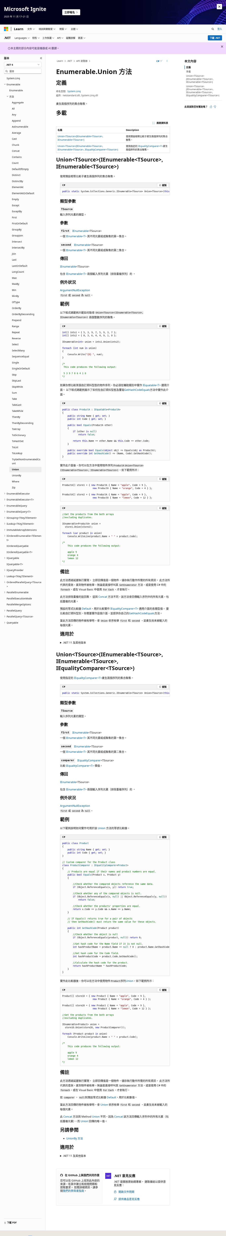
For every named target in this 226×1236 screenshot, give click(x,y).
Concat (102, 597)
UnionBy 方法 (74, 1138)
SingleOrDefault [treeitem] (21, 368)
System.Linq (74, 91)
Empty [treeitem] (15, 199)
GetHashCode (133, 390)
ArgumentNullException (75, 290)
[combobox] (22, 64)
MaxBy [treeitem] (15, 283)
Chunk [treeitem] (15, 144)
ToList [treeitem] (15, 447)
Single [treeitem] (15, 362)
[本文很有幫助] (211, 107)
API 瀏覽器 (82, 60)
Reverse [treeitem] (16, 338)
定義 (188, 67)
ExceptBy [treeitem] (17, 211)
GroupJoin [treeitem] (17, 235)
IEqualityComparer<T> (150, 146)
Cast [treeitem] (14, 138)
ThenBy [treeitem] (16, 416)
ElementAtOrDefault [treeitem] (23, 193)
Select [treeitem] (15, 344)
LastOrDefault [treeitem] (19, 265)
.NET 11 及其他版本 (74, 642)
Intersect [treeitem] (17, 241)
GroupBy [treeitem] (17, 229)
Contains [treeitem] (17, 157)
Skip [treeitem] (14, 374)
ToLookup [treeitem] (17, 453)
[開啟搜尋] (212, 29)
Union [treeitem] (15, 469)
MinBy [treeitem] (15, 296)
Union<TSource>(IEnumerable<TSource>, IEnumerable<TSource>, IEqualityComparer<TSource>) (202, 91)
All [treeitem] (13, 108)
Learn (60, 60)
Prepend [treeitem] (16, 320)
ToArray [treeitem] (16, 429)
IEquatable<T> (152, 385)
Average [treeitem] (16, 132)
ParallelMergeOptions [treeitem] (19, 604)
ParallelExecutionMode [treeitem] (19, 598)
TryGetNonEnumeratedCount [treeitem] (26, 461)
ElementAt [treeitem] (17, 187)
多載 (188, 71)
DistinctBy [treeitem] (17, 181)
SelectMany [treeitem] (18, 350)
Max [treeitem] (14, 277)
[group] (115, 191)
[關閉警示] (219, 6)
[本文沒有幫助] (215, 107)
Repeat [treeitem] (16, 332)
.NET (69, 60)
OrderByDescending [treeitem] (23, 314)
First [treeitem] (14, 217)
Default (86, 608)
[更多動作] (167, 61)
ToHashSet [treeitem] (17, 441)
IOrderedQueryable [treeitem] (17, 546)
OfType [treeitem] (16, 302)
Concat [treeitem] (16, 150)
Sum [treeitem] (14, 392)
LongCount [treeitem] (18, 271)
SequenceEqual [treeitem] (20, 356)
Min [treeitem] (14, 290)
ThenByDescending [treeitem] (22, 423)
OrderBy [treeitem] (16, 308)
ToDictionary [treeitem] (19, 435)
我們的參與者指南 (73, 1191)
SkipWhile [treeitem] (17, 386)
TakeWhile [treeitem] (17, 410)
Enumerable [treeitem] (16, 90)
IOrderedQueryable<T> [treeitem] (19, 552)
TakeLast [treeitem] (16, 404)
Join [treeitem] (14, 253)
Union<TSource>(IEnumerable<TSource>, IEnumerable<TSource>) (199, 78)
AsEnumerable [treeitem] (20, 126)
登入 (219, 28)
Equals (146, 390)
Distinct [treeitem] (16, 175)
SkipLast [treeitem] (16, 380)
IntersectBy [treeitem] (18, 247)
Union (101, 828)
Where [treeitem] (15, 481)
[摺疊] (41, 58)
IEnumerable (80, 231)
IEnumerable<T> (76, 236)
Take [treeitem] (14, 398)
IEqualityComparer (89, 760)
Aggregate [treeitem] (18, 102)
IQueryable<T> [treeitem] (15, 564)
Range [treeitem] (15, 326)
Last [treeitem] (14, 259)
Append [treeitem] (16, 120)
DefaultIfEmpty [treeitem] (20, 169)
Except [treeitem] (15, 205)
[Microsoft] (6, 29)
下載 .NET (215, 37)
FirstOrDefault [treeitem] (20, 223)
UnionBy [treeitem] (16, 475)
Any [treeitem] (14, 114)
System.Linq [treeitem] (13, 78)
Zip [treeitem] (13, 487)
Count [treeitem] (15, 163)
